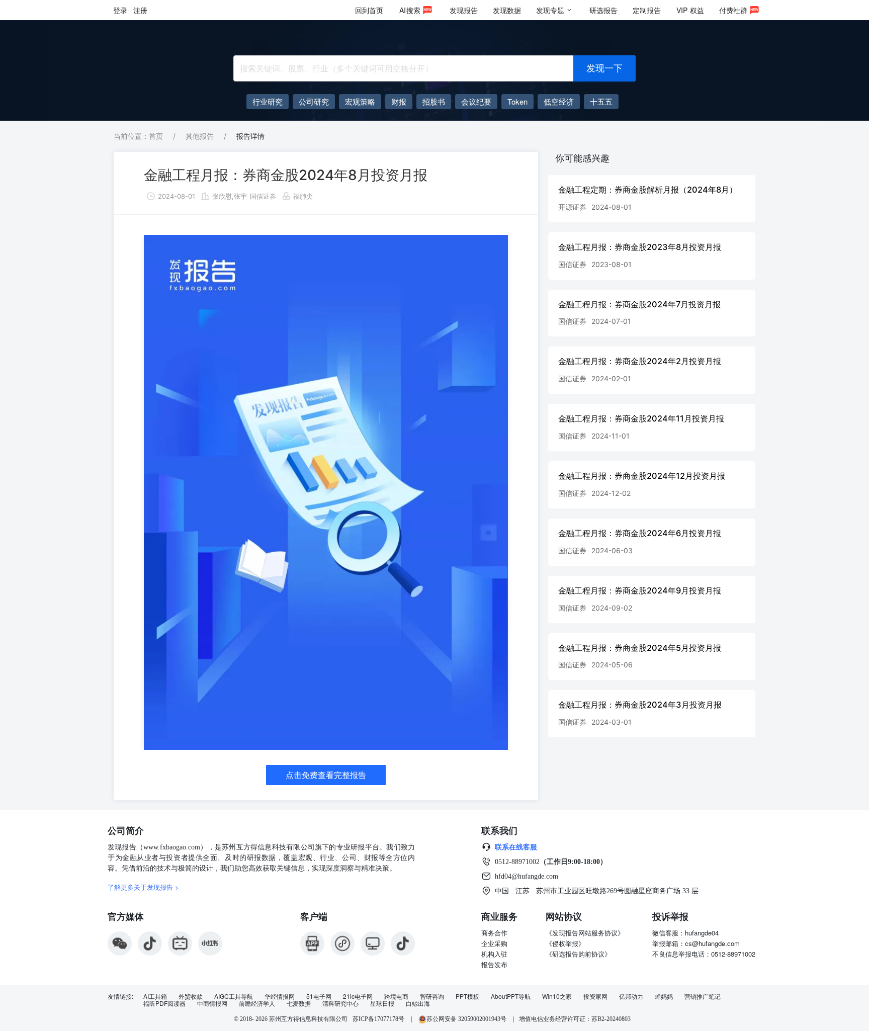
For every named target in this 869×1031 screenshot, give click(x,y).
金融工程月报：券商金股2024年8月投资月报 (285, 175)
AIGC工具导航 (233, 996)
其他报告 (200, 136)
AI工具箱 (155, 996)
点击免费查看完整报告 (326, 775)
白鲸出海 (418, 1003)
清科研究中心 (340, 1003)
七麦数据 (299, 1003)
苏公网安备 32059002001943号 (467, 1018)
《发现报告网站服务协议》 (585, 932)
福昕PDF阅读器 (164, 1003)
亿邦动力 (631, 996)
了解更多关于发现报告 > (143, 887)
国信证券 (263, 196)
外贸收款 (191, 996)
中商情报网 (212, 1003)
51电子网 (318, 996)
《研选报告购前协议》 (578, 954)
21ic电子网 (358, 996)
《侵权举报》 (565, 943)
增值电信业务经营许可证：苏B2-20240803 (575, 1018)
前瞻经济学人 (257, 1003)
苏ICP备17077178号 (378, 1018)
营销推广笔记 (702, 996)
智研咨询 (432, 996)
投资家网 (595, 996)
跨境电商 (396, 996)
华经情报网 (280, 996)
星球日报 (382, 1003)
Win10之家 (557, 996)
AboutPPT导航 (511, 996)
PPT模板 (467, 996)
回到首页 (369, 10)
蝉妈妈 (664, 996)
